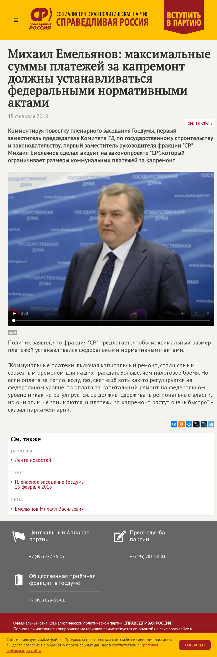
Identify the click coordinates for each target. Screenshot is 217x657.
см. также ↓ (199, 123)
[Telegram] (211, 424)
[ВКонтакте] (174, 424)
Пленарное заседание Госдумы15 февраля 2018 (50, 484)
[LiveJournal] (204, 424)
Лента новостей (33, 460)
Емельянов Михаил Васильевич (49, 509)
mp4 (12, 332)
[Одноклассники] (181, 424)
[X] (196, 424)
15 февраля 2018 (28, 116)
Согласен (195, 644)
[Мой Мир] (189, 424)
